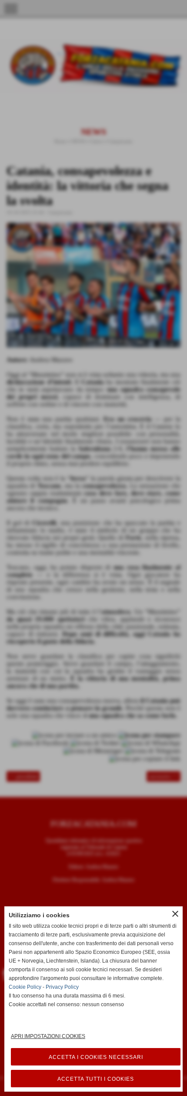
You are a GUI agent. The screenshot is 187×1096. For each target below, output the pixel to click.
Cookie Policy (25, 987)
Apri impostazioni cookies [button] (48, 1036)
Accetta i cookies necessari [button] (96, 1057)
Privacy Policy (62, 987)
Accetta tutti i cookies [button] (95, 1079)
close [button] (175, 914)
